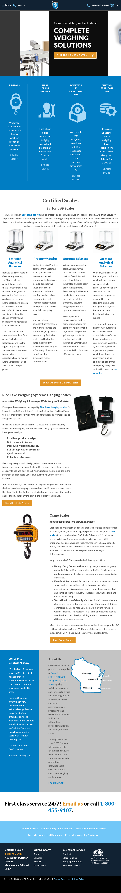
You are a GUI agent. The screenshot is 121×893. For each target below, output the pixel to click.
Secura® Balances (75, 258)
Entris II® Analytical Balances (15, 262)
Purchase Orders (71, 865)
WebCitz (47, 879)
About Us (39, 854)
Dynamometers (29, 828)
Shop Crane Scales (63, 640)
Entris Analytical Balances (91, 828)
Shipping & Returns (72, 861)
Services (38, 857)
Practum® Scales (45, 258)
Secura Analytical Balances (56, 828)
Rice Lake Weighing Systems (81, 835)
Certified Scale (14, 849)
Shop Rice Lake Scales (17, 503)
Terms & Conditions (62, 879)
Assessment (40, 865)
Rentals (37, 861)
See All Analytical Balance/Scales (60, 382)
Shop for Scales (18, 53)
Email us (73, 803)
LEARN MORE (55, 783)
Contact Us (68, 854)
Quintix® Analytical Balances (106, 262)
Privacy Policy (78, 879)
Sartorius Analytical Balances (45, 835)
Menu (8, 5)
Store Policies (70, 857)
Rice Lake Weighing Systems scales (57, 680)
